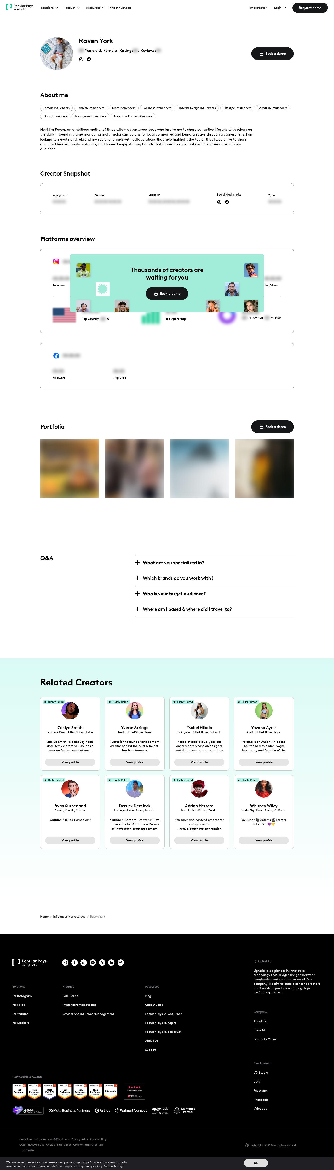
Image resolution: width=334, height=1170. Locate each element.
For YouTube (20, 1014)
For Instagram (22, 996)
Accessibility (98, 1139)
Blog (148, 996)
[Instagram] (65, 962)
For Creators (20, 1023)
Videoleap (260, 1108)
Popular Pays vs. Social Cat (163, 1032)
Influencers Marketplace (79, 1005)
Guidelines (25, 1139)
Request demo (310, 8)
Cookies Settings (114, 1166)
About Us (151, 1041)
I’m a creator (258, 7)
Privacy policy (79, 1139)
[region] (167, 1163)
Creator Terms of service (88, 1144)
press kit (259, 1030)
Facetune (260, 1090)
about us (260, 1021)
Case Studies (154, 1005)
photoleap (261, 1099)
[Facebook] (74, 962)
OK (256, 1162)
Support (150, 1050)
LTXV (257, 1081)
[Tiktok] (83, 962)
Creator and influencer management (88, 1014)
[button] (49, 8)
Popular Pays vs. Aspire (160, 1023)
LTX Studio (261, 1072)
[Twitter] (102, 962)
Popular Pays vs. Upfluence (163, 1014)
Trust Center (26, 1150)
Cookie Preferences (58, 1144)
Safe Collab (70, 996)
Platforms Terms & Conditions (51, 1139)
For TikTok (18, 1005)
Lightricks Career (265, 1039)
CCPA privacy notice (31, 1144)
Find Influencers (120, 7)
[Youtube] (93, 962)
